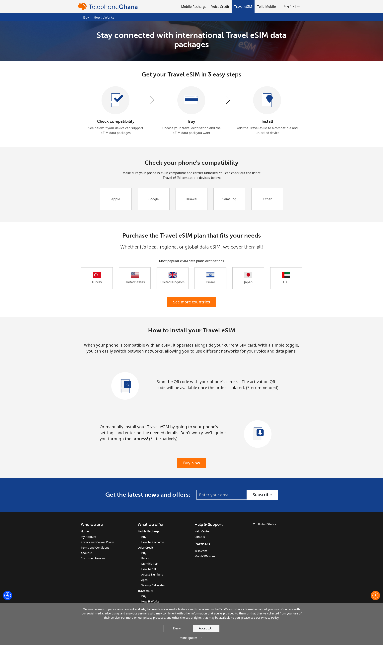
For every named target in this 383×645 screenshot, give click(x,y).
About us (87, 553)
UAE (286, 282)
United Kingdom (172, 282)
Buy (86, 17)
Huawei (191, 199)
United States (134, 282)
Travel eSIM (145, 590)
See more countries (191, 302)
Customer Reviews (93, 558)
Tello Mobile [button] (266, 6)
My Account (88, 537)
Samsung (229, 199)
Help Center (202, 531)
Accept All (206, 628)
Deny (177, 628)
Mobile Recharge (148, 531)
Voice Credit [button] (220, 6)
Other (267, 199)
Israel (210, 282)
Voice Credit (145, 547)
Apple (115, 199)
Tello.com (200, 551)
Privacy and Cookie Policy (97, 542)
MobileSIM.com (204, 556)
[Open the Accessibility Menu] (7, 595)
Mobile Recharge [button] (193, 6)
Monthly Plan (149, 564)
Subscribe (262, 494)
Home (85, 531)
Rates (145, 558)
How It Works (150, 601)
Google (153, 199)
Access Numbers (152, 574)
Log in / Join (292, 6)
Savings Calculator (153, 585)
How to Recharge (152, 542)
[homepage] (109, 6)
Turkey (96, 282)
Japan (248, 282)
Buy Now (191, 463)
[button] (243, 6)
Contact (199, 537)
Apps (144, 580)
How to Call (148, 569)
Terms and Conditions (95, 547)
